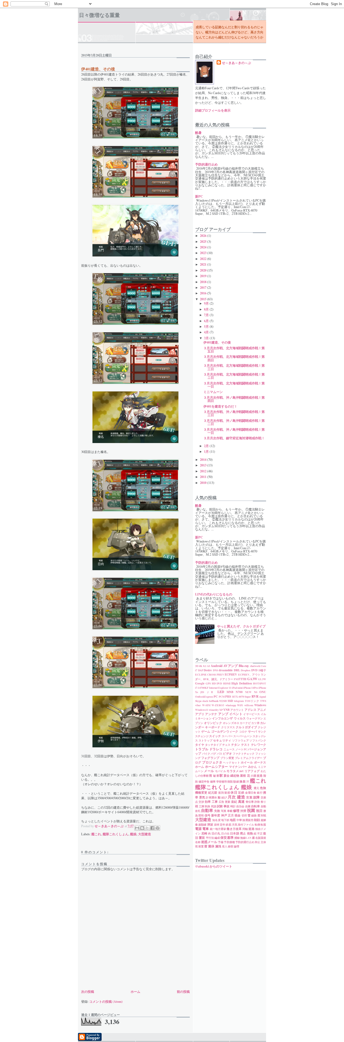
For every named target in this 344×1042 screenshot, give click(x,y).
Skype (198, 701)
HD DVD (217, 683)
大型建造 (144, 834)
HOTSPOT (259, 683)
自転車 (255, 806)
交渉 (201, 802)
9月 (207, 303)
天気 (234, 824)
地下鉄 (225, 820)
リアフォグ (252, 771)
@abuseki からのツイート (213, 866)
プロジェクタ (212, 762)
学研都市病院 (224, 781)
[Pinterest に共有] (157, 828)
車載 (229, 811)
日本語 (234, 833)
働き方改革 (234, 829)
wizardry (214, 710)
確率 (213, 781)
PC (216, 696)
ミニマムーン (213, 391)
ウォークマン (254, 718)
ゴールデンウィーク (224, 731)
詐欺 (257, 802)
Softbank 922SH (218, 701)
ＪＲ (210, 692)
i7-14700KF (202, 688)
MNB (230, 692)
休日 (234, 792)
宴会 (227, 775)
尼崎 (204, 833)
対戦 (263, 815)
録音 (230, 846)
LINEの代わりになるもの (213, 594)
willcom (248, 705)
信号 (207, 815)
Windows (260, 705)
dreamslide (226, 670)
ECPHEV (231, 674)
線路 (254, 815)
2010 (203, 482)
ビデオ (227, 753)
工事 (215, 802)
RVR (255, 696)
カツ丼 (255, 723)
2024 (203, 247)
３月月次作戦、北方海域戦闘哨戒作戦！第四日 (234, 358)
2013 (203, 465)
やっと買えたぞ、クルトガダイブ (241, 626)
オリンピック (213, 723)
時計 (233, 806)
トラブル (202, 749)
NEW (248, 692)
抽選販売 (247, 820)
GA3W (252, 678)
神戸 (224, 815)
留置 (201, 846)
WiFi (240, 705)
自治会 (240, 806)
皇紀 (234, 802)
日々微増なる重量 (99, 15)
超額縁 (202, 824)
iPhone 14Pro (250, 688)
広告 (221, 802)
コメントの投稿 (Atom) (106, 1001)
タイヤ (199, 745)
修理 (236, 810)
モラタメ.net (235, 771)
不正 (260, 833)
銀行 (260, 792)
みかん (252, 767)
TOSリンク (252, 701)
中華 (239, 820)
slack (205, 701)
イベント (235, 713)
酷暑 (198, 132)
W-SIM (206, 705)
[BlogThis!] (142, 828)
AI (208, 666)
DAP (200, 670)
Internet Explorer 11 (220, 688)
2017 (203, 287)
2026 (203, 235)
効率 (208, 802)
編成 (217, 838)
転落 (263, 824)
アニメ (261, 710)
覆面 (202, 838)
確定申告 (204, 781)
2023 (203, 252)
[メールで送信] (137, 828)
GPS (208, 683)
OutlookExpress (204, 696)
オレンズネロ (231, 723)
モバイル (220, 771)
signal (262, 696)
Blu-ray (244, 665)
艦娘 (133, 834)
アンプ (223, 713)
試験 (220, 806)
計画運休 (211, 797)
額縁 (236, 781)
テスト (245, 745)
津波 (210, 824)
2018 (203, 281)
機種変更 (201, 792)
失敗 (217, 811)
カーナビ (245, 723)
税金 (238, 815)
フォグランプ (210, 758)
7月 (207, 314)
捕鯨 (237, 838)
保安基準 (226, 837)
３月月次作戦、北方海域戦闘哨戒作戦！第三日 (234, 367)
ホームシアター (216, 766)
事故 (227, 806)
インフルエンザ (222, 718)
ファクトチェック (244, 753)
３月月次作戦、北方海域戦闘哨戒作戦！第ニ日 (234, 376)
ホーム (135, 991)
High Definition (241, 683)
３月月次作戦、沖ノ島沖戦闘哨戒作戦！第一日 (234, 431)
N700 (239, 692)
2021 (203, 264)
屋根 (243, 775)
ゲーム (205, 731)
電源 (198, 828)
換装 (242, 781)
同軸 (245, 829)
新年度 (215, 815)
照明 (201, 815)
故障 (256, 797)
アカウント (237, 710)
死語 (213, 806)
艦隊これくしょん (115, 834)
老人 (224, 846)
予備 (220, 842)
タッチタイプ (213, 745)
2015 (203, 299)
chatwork (255, 666)
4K (200, 666)
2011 (203, 476)
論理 (236, 846)
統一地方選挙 (218, 829)
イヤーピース (251, 714)
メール (209, 770)
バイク (206, 753)
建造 (241, 797)
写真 (223, 811)
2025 (203, 241)
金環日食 (250, 792)
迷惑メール (209, 841)
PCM (222, 696)
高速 (241, 801)
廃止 (243, 833)
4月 (207, 332)
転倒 (257, 824)
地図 (233, 820)
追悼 (216, 824)
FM (236, 679)
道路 (251, 829)
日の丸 (216, 833)
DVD (254, 670)
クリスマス (228, 727)
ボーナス (260, 762)
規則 (221, 792)
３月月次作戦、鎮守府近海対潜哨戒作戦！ (234, 438)
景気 (202, 797)
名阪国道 (260, 838)
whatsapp (230, 705)
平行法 (210, 838)
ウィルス (240, 718)
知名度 (216, 820)
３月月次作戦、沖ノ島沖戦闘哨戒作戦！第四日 (234, 399)
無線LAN (245, 838)
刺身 (207, 806)
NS (255, 692)
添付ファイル (246, 824)
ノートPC (241, 749)
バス (219, 753)
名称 (197, 842)
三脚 (201, 806)
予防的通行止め (206, 164)
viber (198, 705)
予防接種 (229, 842)
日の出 (225, 833)
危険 (263, 788)
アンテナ (211, 714)
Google (200, 683)
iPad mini (237, 688)
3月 (207, 338)
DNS (215, 670)
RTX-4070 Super (241, 696)
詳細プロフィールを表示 (213, 110)
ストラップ (206, 740)
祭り (263, 802)
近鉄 (241, 792)
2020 (203, 270)
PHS (228, 696)
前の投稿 (183, 991)
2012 (203, 471)
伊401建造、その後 (217, 342)
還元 (256, 788)
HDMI (227, 683)
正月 (231, 815)
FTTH (242, 679)
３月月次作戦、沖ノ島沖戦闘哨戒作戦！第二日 (234, 422)
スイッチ (215, 736)
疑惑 (227, 792)
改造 (260, 775)
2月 (207, 445)
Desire (208, 670)
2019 (203, 275)
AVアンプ (230, 665)
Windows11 (201, 710)
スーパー (227, 736)
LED (220, 691)
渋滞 (243, 811)
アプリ (199, 714)
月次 (232, 797)
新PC (199, 196)
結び (224, 797)
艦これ (96, 834)
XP (221, 710)
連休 (211, 846)
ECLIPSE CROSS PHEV (209, 674)
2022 (203, 258)
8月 (207, 309)
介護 (253, 775)
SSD (230, 701)
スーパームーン (242, 736)
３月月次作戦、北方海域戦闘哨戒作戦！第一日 (234, 385)
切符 (244, 815)
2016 (203, 293)
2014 (203, 459)
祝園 (251, 810)
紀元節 (212, 792)
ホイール (247, 762)
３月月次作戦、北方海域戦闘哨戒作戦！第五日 (234, 349)
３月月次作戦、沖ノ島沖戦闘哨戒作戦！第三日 (234, 413)
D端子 (262, 670)
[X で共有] (147, 828)
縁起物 (234, 775)
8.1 (204, 666)
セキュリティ (222, 740)
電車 (205, 828)
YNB (226, 710)
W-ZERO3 (218, 705)
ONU (262, 692)
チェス (226, 745)
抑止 (257, 842)
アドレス (250, 710)
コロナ (243, 731)
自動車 (207, 810)
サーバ (252, 731)
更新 (228, 802)
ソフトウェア (240, 740)
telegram (239, 701)
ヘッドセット (231, 762)
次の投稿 (87, 991)
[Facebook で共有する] (152, 828)
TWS (263, 701)
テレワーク (258, 745)
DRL (237, 670)
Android (217, 665)
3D (196, 666)
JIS (202, 692)
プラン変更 (227, 758)
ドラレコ (216, 749)
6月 (207, 320)
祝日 (259, 810)
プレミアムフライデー (249, 758)
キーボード (212, 727)
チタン (235, 745)
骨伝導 (250, 802)
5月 (207, 326)
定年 (222, 824)
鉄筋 (228, 824)
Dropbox (245, 670)
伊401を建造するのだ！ (220, 406)
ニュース (229, 749)
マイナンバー (238, 767)
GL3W (262, 679)
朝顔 (257, 820)
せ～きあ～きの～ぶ (236, 62)
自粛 (247, 806)
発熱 (250, 833)
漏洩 (218, 846)
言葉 (249, 797)
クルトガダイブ (246, 727)
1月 (207, 451)
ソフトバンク (257, 740)
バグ (213, 753)
